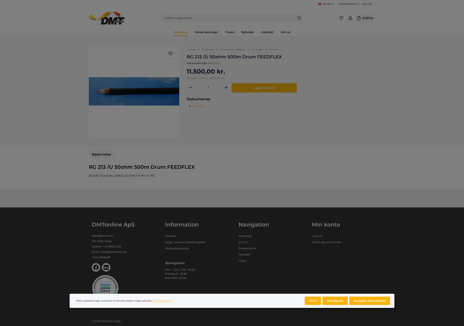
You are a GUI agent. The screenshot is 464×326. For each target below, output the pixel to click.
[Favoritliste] (341, 18)
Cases (242, 260)
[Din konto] (350, 18)
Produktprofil (247, 248)
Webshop (245, 236)
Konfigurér (335, 300)
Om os (243, 242)
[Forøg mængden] (226, 87)
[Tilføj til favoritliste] (170, 53)
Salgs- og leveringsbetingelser (185, 242)
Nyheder (244, 254)
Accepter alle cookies (370, 300)
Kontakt (170, 236)
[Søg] (299, 18)
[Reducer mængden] (191, 87)
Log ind (367, 3)
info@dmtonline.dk (114, 252)
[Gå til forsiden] (107, 18)
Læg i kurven (264, 88)
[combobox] (228, 18)
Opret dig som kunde (326, 242)
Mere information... (162, 300)
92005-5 (198, 106)
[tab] (101, 154)
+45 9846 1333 (112, 246)
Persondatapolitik (177, 248)
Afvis (312, 300)
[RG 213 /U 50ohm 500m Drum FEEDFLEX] (134, 91)
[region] (134, 91)
